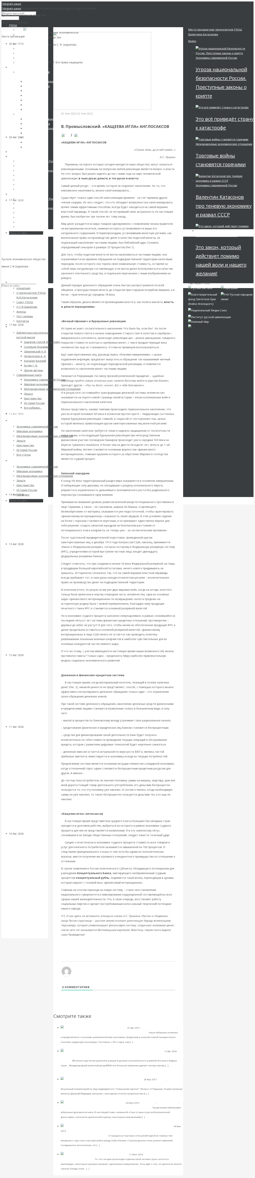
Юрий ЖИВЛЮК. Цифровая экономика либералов (116, 1032)
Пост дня (162, 1079)
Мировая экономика (72, 1056)
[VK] (65, 135)
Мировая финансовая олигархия (216, 235)
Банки (27, 544)
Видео (192, 41)
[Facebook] (71, 135)
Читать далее (141, 1042)
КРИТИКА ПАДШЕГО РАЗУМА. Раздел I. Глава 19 (121, 1107)
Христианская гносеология (75, 1107)
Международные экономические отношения (91, 1131)
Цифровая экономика (72, 1032)
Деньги (65, 118)
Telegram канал (11, 4)
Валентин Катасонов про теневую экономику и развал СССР (224, 205)
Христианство (147, 1102)
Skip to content (10, 273)
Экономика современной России (159, 1027)
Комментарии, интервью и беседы (79, 1084)
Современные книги (167, 1102)
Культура (29, 494)
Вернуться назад (64, 29)
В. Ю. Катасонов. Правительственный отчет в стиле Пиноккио (138, 1084)
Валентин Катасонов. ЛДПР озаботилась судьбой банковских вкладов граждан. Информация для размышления (25, 599)
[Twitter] (81, 135)
